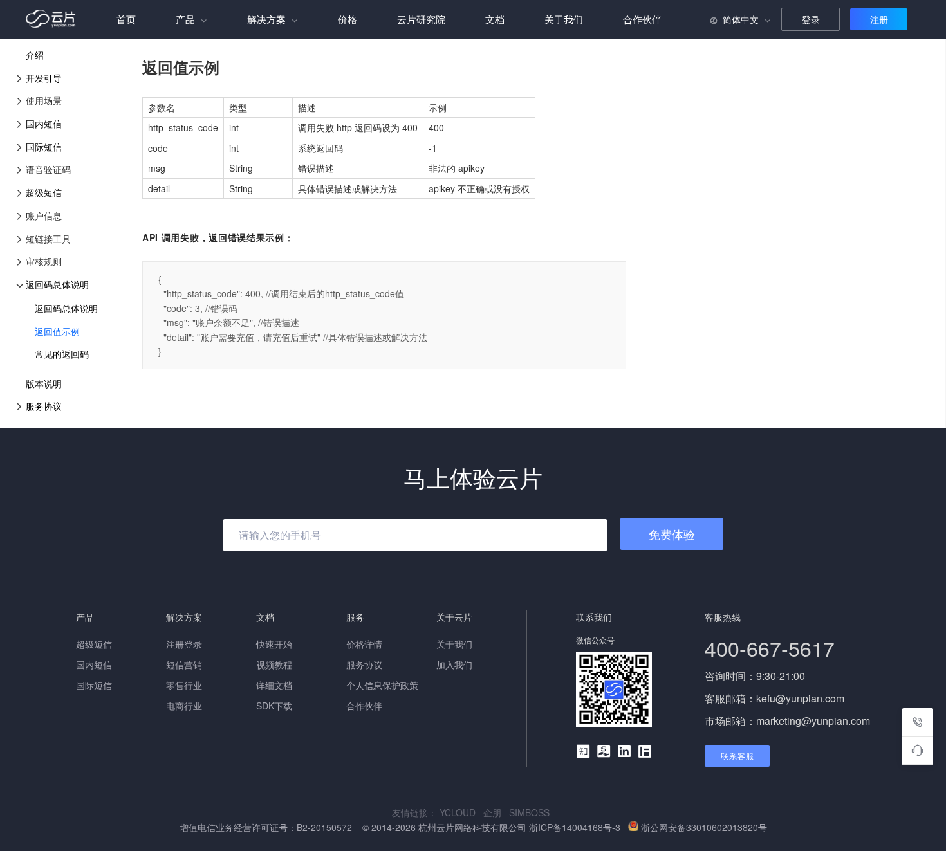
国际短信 (44, 146)
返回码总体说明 (57, 284)
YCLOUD (461, 812)
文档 (495, 19)
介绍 (35, 54)
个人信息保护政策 (382, 685)
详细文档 (274, 685)
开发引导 (44, 77)
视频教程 (274, 664)
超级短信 (44, 192)
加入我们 (454, 664)
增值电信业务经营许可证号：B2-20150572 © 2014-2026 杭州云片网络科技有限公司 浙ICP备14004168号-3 (401, 827)
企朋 (496, 812)
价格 (347, 19)
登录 (811, 19)
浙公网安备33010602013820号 (704, 827)
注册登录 (184, 643)
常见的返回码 (62, 353)
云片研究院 (421, 19)
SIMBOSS (532, 812)
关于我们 (563, 19)
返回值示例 (57, 331)
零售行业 (184, 685)
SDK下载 (274, 705)
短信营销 (184, 664)
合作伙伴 (642, 19)
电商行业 (184, 705)
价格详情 (364, 643)
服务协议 (44, 405)
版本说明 (44, 383)
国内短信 (44, 123)
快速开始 (274, 643)
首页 (126, 19)
